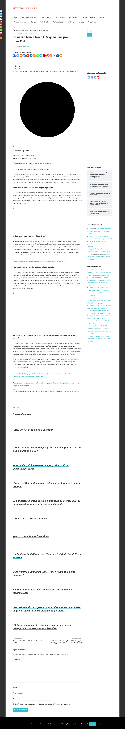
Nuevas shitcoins (46, 17)
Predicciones (92, 22)
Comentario (16, 659)
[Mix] (34, 55)
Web (14, 699)
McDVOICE (92, 236)
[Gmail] (54, 55)
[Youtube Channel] (98, 77)
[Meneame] (50, 55)
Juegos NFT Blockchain (89, 17)
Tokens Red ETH (73, 17)
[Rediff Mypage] (44, 55)
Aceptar (92, 724)
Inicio (15, 17)
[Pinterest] (27, 55)
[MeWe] (31, 55)
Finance (91, 228)
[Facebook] (14, 55)
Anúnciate (71, 22)
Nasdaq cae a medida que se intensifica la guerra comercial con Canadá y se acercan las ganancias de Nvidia (99, 272)
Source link (16, 407)
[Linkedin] (24, 55)
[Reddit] (21, 55)
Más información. (101, 724)
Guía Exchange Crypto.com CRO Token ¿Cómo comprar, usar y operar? (99, 256)
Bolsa (102, 17)
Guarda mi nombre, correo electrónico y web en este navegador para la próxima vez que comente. (42, 704)
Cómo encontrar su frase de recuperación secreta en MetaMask (98, 244)
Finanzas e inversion (20, 22)
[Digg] (57, 55)
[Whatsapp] (37, 55)
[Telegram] (40, 55)
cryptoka (28, 46)
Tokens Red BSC (60, 17)
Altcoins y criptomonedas (28, 17)
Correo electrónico (18, 693)
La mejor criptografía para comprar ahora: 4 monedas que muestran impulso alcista (99, 231)
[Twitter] (17, 55)
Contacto (81, 22)
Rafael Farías (93, 241)
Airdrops (33, 22)
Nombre (15, 687)
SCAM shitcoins (44, 22)
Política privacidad (58, 22)
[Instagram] (47, 55)
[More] (60, 55)
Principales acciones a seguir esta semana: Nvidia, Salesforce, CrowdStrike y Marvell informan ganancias (99, 300)
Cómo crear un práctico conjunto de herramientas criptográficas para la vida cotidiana (98, 338)
